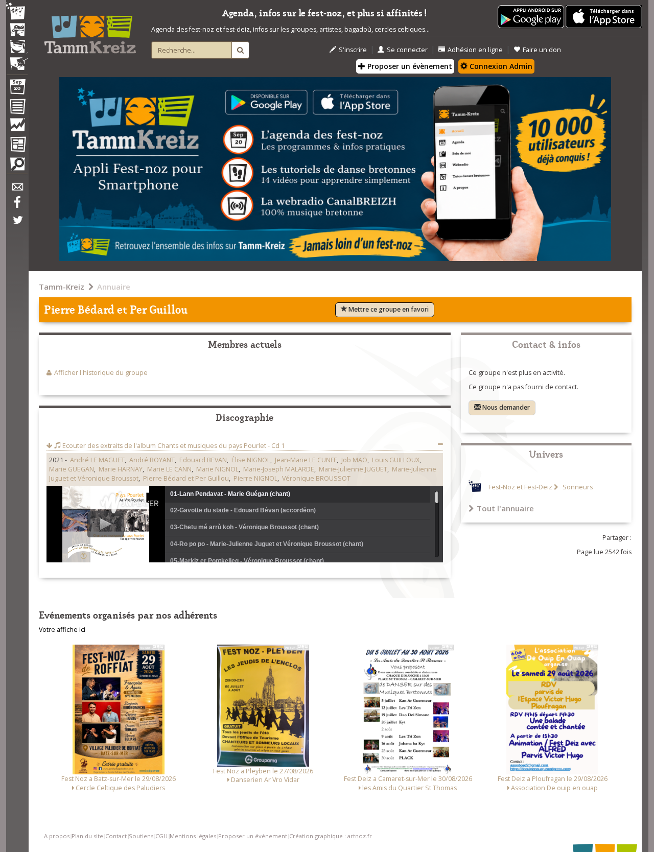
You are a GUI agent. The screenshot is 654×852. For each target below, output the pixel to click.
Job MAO (354, 460)
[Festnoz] (17, 12)
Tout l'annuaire (505, 508)
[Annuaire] (17, 108)
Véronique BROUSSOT (316, 478)
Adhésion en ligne (475, 49)
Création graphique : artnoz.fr (330, 836)
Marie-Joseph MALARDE (278, 469)
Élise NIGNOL (250, 460)
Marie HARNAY (121, 469)
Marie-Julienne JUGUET (353, 469)
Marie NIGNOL (217, 469)
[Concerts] (17, 30)
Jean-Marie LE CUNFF (306, 460)
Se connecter (407, 49)
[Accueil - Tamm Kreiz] (90, 31)
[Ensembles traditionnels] (17, 60)
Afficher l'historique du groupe (101, 372)
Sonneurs (577, 487)
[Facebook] (17, 206)
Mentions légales (193, 836)
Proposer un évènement (408, 66)
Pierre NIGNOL (255, 478)
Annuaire (113, 286)
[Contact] (17, 189)
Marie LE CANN (169, 469)
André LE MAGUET (97, 460)
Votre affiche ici (62, 629)
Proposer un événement (252, 836)
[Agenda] (17, 89)
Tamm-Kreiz (61, 286)
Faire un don (542, 49)
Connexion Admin (500, 66)
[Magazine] (17, 145)
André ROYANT (152, 460)
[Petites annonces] (17, 166)
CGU (161, 836)
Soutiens (141, 836)
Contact (116, 836)
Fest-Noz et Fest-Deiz (520, 487)
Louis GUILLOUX (395, 460)
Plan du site (87, 836)
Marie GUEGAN (71, 469)
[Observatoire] (17, 127)
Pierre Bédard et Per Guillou (186, 478)
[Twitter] (17, 225)
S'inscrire (353, 49)
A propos (56, 836)
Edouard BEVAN (203, 460)
